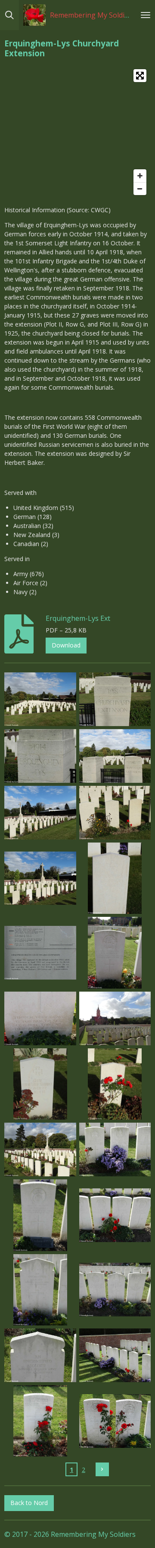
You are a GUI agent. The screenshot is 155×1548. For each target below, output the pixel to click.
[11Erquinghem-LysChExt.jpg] (40, 1018)
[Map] (77, 132)
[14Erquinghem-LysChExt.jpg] (115, 1084)
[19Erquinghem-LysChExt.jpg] (40, 1289)
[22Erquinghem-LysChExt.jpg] (115, 1355)
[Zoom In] (139, 175)
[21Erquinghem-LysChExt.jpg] (40, 1355)
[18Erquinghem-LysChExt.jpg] (115, 1215)
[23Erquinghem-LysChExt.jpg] (40, 1420)
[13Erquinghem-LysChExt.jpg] (40, 1084)
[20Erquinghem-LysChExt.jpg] (115, 1289)
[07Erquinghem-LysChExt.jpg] (40, 878)
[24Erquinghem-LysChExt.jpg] (115, 1420)
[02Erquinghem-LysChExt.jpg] (115, 699)
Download (66, 645)
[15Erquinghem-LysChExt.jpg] (40, 1149)
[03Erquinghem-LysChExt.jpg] (40, 756)
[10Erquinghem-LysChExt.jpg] (115, 953)
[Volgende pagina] (102, 1469)
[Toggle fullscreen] (139, 75)
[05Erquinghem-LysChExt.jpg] (40, 812)
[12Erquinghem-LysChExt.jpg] (115, 1018)
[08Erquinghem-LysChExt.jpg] (115, 878)
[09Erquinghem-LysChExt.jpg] (40, 953)
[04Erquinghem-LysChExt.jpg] (115, 756)
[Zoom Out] (139, 188)
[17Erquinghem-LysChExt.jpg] (40, 1215)
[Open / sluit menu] (145, 15)
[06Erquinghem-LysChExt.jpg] (115, 812)
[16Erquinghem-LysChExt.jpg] (115, 1149)
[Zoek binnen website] (9, 15)
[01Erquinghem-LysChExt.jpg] (40, 699)
